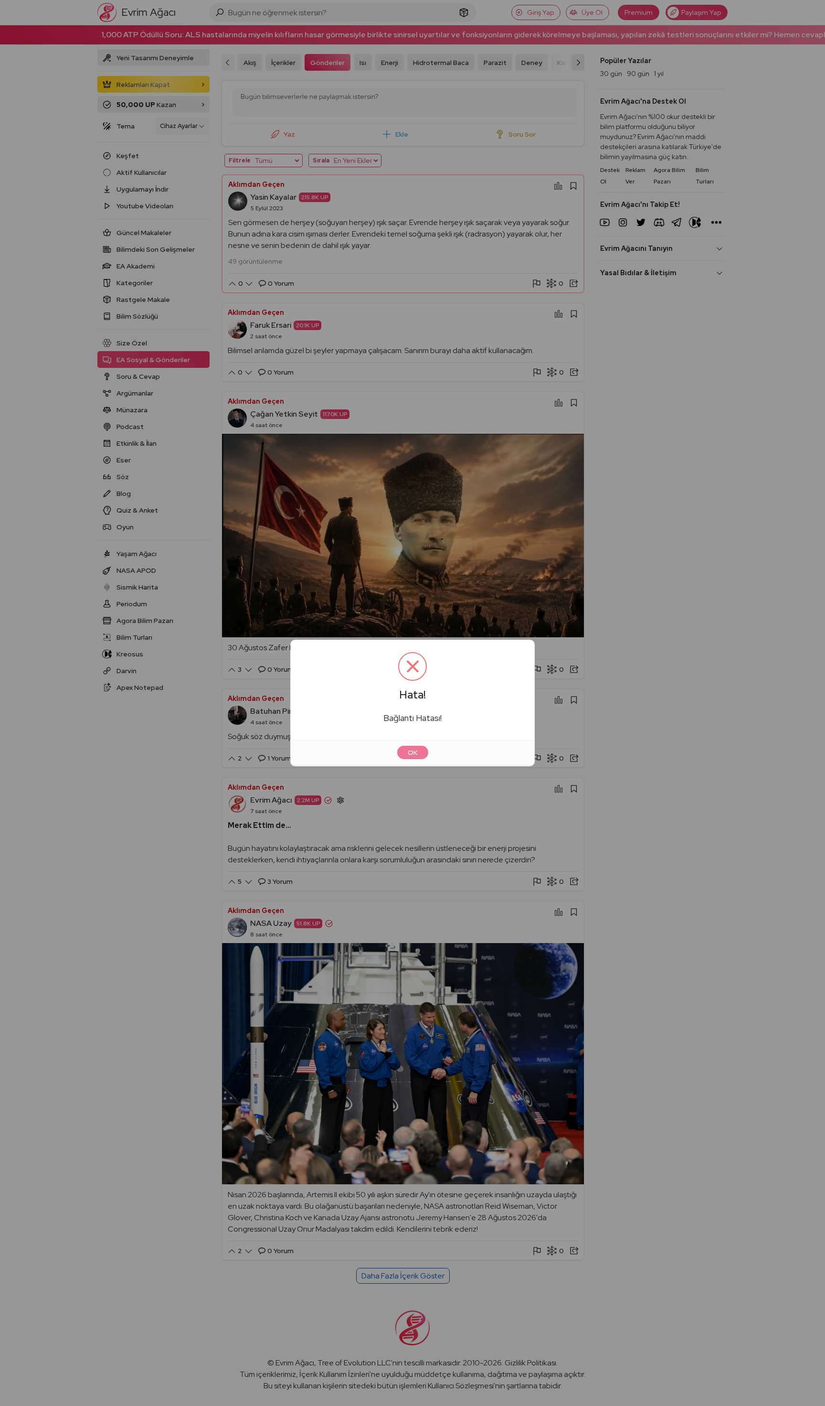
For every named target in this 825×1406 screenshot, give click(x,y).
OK (413, 752)
